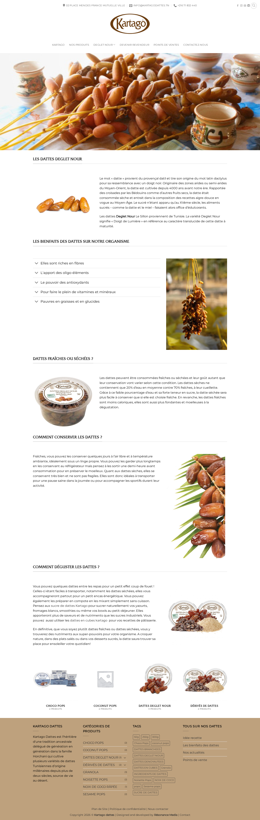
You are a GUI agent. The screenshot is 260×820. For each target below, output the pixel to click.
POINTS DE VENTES (166, 44)
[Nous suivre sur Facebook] (238, 5)
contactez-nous (195, 44)
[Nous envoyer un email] (245, 5)
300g (155, 736)
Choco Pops (141, 743)
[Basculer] (36, 264)
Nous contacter (158, 809)
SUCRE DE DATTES (145, 792)
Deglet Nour (103, 44)
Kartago (58, 44)
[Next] (227, 687)
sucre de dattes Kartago (69, 606)
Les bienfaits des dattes (201, 745)
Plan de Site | (101, 809)
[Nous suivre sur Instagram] (241, 5)
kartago (101, 620)
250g (145, 736)
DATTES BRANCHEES (147, 749)
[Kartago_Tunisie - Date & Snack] (130, 23)
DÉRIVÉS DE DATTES (99, 765)
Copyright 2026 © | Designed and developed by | (125, 815)
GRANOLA (90, 772)
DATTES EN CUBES (145, 767)
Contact (185, 815)
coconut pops (160, 743)
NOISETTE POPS (95, 779)
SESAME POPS (94, 794)
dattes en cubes (82, 620)
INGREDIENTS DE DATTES (150, 774)
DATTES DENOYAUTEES (148, 761)
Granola (166, 767)
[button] (254, 6)
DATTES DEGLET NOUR (100, 757)
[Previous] (33, 687)
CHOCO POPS (93, 743)
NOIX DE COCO (164, 780)
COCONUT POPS (95, 750)
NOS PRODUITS (79, 44)
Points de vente (195, 760)
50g (136, 736)
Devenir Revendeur (134, 44)
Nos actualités (193, 752)
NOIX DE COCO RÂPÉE (100, 787)
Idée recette (192, 738)
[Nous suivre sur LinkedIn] (248, 5)
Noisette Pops (142, 780)
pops (137, 786)
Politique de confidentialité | (129, 809)
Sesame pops (152, 786)
